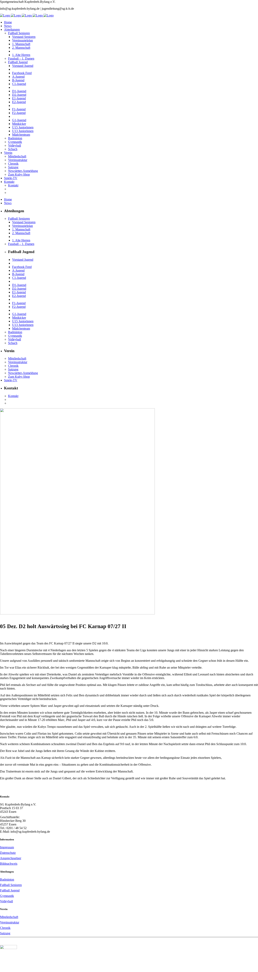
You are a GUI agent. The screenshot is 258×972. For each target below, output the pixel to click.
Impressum (7, 847)
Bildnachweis (8, 863)
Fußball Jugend (10, 890)
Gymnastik (7, 896)
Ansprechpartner (10, 858)
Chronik (5, 928)
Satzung (5, 933)
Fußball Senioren (11, 885)
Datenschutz (8, 852)
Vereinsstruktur (9, 922)
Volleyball (6, 901)
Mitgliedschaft (9, 917)
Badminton (7, 879)
